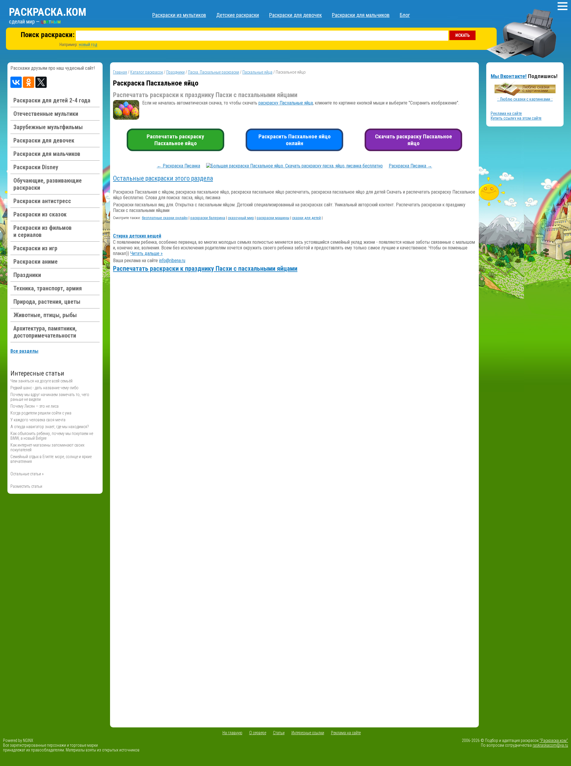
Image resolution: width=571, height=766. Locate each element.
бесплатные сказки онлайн (165, 218)
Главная (120, 72)
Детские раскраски (237, 15)
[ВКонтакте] (16, 82)
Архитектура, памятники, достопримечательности (45, 332)
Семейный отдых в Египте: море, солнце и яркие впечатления (51, 459)
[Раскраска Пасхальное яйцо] (294, 166)
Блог (405, 15)
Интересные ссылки (307, 732)
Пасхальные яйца (257, 72)
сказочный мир (241, 218)
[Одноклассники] (28, 82)
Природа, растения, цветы (46, 301)
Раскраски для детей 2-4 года (51, 100)
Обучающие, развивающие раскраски (47, 184)
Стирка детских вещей (137, 236)
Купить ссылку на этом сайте (516, 118)
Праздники (27, 274)
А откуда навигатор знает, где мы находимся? (49, 426)
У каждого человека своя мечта (37, 419)
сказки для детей (306, 218)
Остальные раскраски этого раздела (163, 178)
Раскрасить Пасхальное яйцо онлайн (294, 140)
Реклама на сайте (506, 113)
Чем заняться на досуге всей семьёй (41, 381)
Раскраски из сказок (40, 214)
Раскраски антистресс (42, 201)
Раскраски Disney (35, 167)
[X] (41, 82)
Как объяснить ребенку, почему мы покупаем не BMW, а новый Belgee (51, 436)
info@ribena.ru (172, 260)
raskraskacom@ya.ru (550, 745)
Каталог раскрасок (146, 72)
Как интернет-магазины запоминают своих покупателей (47, 447)
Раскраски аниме (35, 261)
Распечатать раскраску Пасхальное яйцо (175, 140)
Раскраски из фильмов (42, 231)
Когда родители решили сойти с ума (40, 413)
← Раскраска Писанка (178, 166)
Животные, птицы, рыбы (45, 315)
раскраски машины (273, 218)
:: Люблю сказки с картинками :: (525, 99)
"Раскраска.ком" (553, 740)
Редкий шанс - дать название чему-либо (44, 387)
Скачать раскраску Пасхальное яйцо (413, 140)
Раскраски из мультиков (179, 15)
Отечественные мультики (45, 113)
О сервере (257, 732)
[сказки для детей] (525, 94)
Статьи (279, 732)
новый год (88, 44)
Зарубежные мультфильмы (48, 127)
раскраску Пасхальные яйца (285, 103)
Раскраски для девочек (295, 15)
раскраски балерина (207, 218)
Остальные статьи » (27, 473)
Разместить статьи (26, 486)
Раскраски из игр (35, 248)
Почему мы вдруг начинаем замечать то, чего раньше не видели (49, 397)
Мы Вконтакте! (509, 76)
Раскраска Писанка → (410, 166)
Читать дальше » (146, 253)
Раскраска (47, 12)
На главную (232, 732)
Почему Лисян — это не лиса (34, 406)
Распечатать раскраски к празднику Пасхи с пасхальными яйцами (205, 268)
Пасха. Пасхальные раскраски (213, 72)
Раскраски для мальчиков (361, 15)
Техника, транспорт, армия (47, 288)
